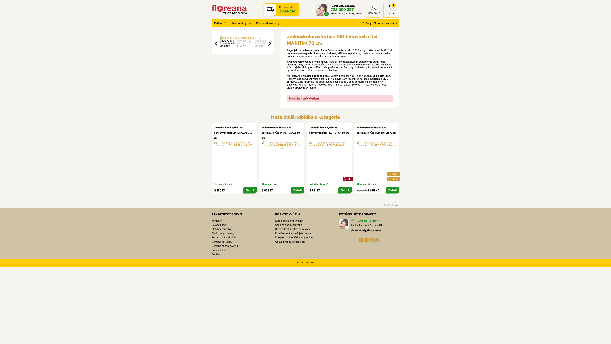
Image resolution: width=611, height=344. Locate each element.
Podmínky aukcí (221, 250)
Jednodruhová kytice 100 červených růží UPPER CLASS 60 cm (281, 132)
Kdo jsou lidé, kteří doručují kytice (294, 237)
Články (367, 23)
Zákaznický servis (227, 214)
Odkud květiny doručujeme (290, 241)
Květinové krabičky (267, 23)
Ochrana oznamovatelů (225, 245)
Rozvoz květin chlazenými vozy (292, 229)
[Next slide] (269, 43)
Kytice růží (220, 23)
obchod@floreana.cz (368, 230)
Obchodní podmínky (223, 233)
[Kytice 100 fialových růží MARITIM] (243, 37)
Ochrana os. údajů (222, 241)
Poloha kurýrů (219, 224)
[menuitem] (227, 43)
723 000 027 (342, 9)
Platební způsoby (221, 229)
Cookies (216, 254)
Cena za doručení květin (288, 224)
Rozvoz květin (287, 214)
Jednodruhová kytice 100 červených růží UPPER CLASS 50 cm (233, 132)
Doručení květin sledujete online (293, 233)
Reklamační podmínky (224, 237)
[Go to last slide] (216, 43)
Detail (250, 190)
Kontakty (391, 23)
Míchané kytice (241, 23)
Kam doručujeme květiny (289, 220)
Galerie (378, 23)
